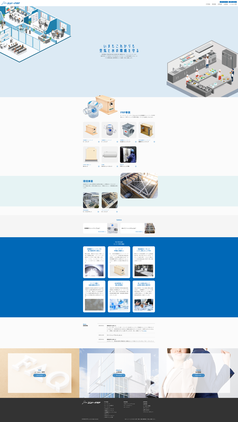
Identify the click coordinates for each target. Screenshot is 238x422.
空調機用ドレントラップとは (110, 412)
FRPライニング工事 (109, 417)
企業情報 (226, 4)
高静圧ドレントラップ (109, 410)
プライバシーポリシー (148, 411)
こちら (144, 330)
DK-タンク (107, 413)
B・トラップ (126, 407)
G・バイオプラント (128, 405)
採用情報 (220, 4)
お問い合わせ (233, 1)
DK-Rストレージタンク (109, 415)
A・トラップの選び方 (109, 405)
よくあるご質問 (233, 4)
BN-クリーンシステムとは (129, 403)
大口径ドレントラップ (109, 408)
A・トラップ (107, 403)
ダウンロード (224, 1)
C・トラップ (107, 407)
